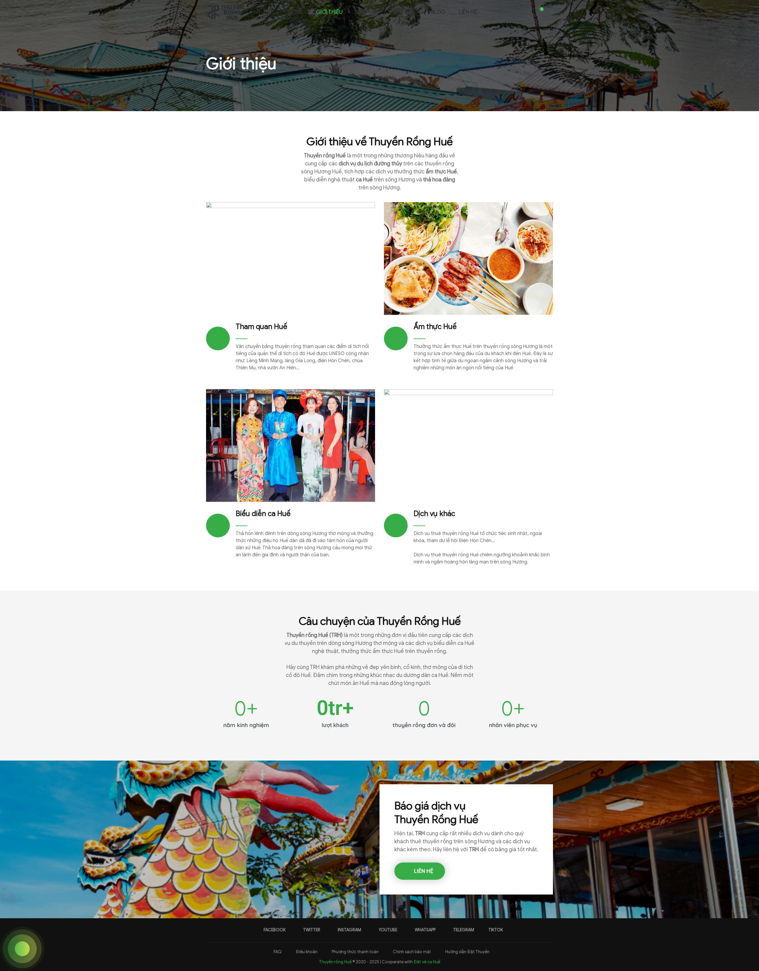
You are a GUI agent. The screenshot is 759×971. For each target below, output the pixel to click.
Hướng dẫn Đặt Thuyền (466, 951)
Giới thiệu (329, 12)
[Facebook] (496, 12)
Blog (438, 12)
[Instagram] (509, 12)
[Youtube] (515, 12)
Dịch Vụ (403, 12)
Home (294, 12)
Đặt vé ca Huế (427, 961)
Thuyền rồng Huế (335, 961)
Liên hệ (468, 12)
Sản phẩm (367, 12)
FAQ (277, 951)
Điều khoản (306, 951)
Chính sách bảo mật (411, 951)
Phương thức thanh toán (355, 951)
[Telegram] (527, 12)
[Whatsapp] (521, 12)
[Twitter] (502, 12)
